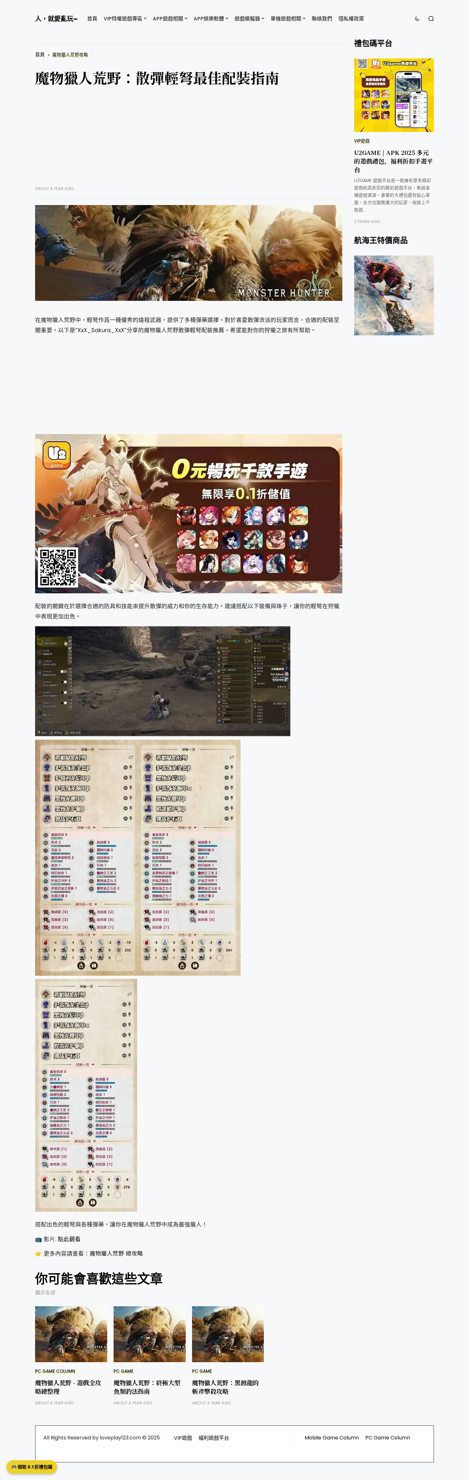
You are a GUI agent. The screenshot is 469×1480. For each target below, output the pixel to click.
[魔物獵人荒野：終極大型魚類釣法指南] (150, 1334)
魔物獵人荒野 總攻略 (116, 1253)
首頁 (92, 18)
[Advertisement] (188, 141)
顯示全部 (45, 1292)
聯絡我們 (322, 18)
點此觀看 (69, 1239)
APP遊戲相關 (168, 18)
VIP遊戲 (362, 141)
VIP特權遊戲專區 (123, 18)
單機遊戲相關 (286, 18)
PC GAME (123, 1371)
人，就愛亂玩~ (56, 18)
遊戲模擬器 (247, 18)
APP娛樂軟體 (209, 18)
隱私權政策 (351, 18)
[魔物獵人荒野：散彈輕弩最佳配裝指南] (188, 253)
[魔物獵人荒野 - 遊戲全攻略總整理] (71, 1334)
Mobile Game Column (332, 1437)
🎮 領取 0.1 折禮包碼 (31, 1467)
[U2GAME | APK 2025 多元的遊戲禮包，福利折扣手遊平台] (394, 95)
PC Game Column (55, 1371)
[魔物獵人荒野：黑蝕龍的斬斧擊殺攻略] (228, 1334)
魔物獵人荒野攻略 (70, 55)
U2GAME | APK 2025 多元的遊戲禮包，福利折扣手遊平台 (393, 161)
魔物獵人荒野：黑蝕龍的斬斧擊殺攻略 (225, 1386)
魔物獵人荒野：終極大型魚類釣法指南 (147, 1386)
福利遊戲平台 (213, 1438)
